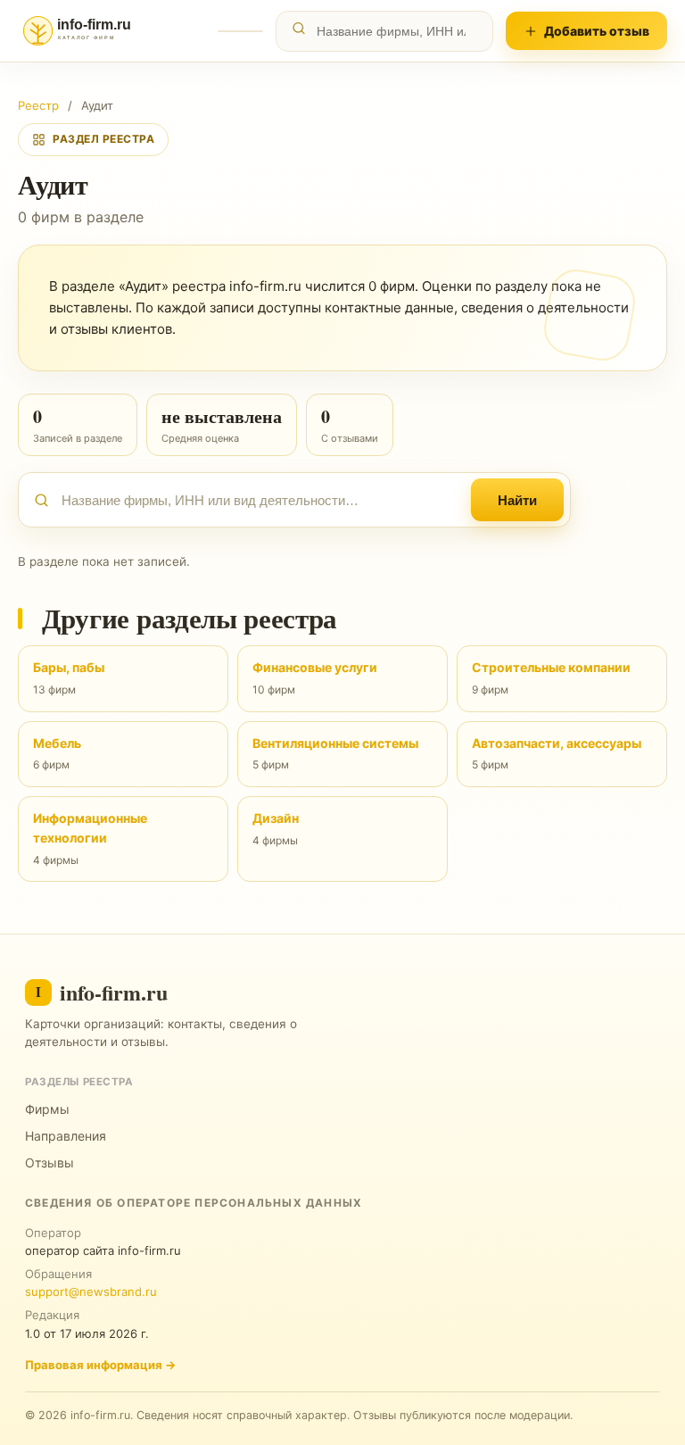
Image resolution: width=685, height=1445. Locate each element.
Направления (65, 1135)
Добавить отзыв (596, 30)
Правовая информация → (100, 1365)
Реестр (38, 105)
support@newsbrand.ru (91, 1291)
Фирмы (47, 1109)
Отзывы (49, 1162)
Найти (517, 500)
